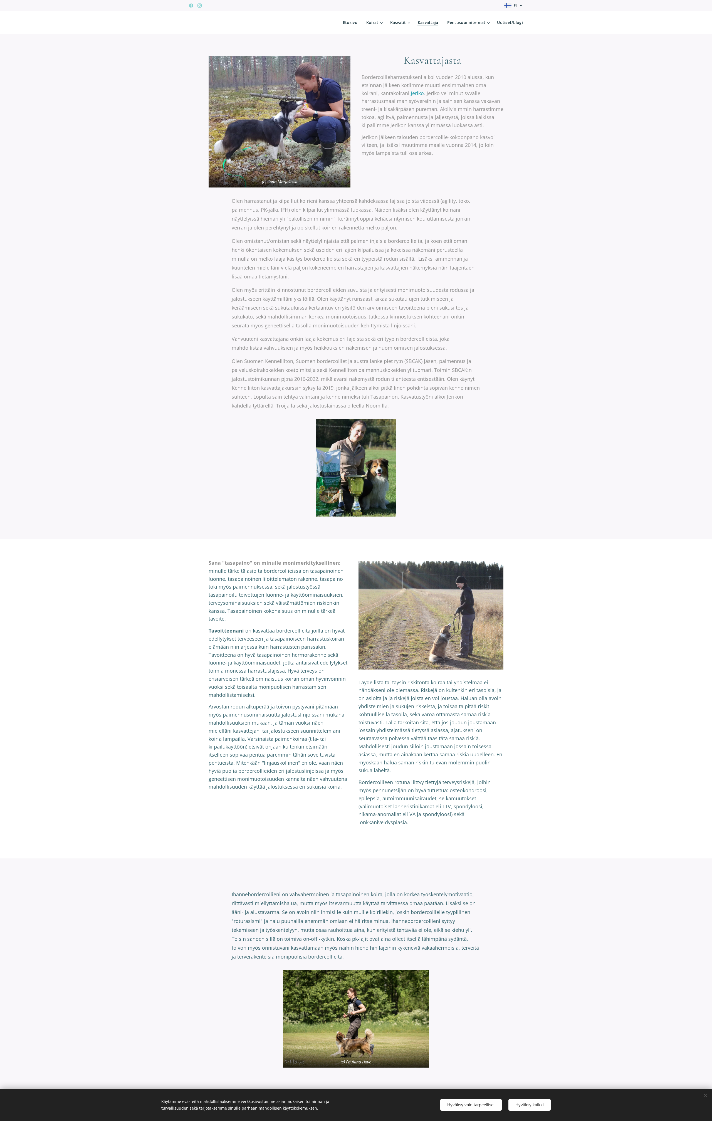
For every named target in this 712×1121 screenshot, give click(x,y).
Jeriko (417, 93)
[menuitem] (352, 22)
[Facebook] (191, 5)
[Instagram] (199, 5)
